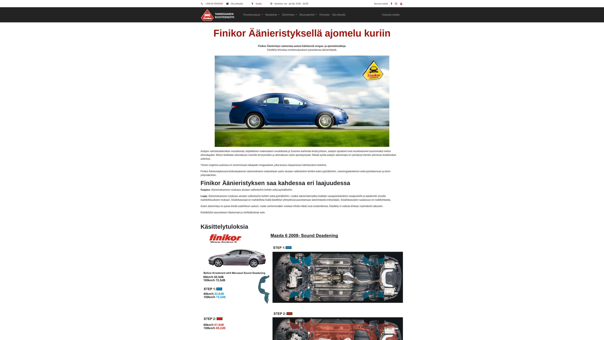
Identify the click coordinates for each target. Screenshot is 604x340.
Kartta (259, 3)
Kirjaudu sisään (391, 14)
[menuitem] (324, 15)
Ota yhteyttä (237, 3)
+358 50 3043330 (214, 3)
